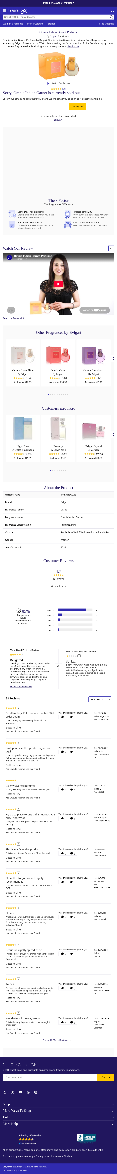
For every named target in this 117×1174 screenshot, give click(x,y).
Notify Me (78, 106)
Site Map (68, 1156)
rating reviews (31, 1135)
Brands (51, 23)
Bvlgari (53, 36)
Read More (73, 46)
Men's (35, 23)
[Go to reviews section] (56, 88)
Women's (13, 23)
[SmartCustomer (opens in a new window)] (27, 1144)
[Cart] (112, 10)
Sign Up (105, 1077)
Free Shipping (106, 23)
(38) (64, 88)
